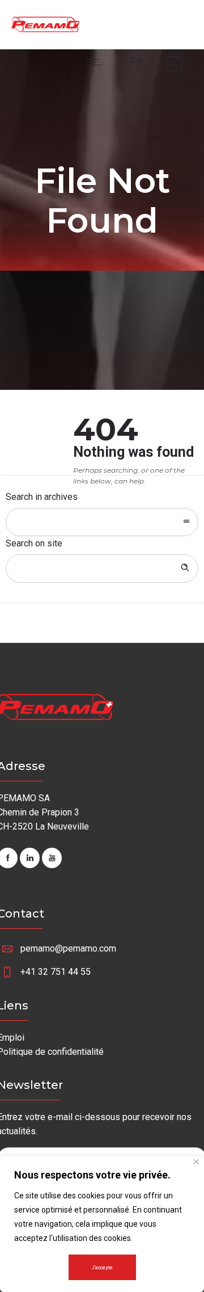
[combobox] (102, 522)
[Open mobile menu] (96, 61)
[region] (102, 1224)
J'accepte (102, 1267)
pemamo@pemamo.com (68, 948)
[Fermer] (196, 1161)
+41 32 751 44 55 (55, 971)
